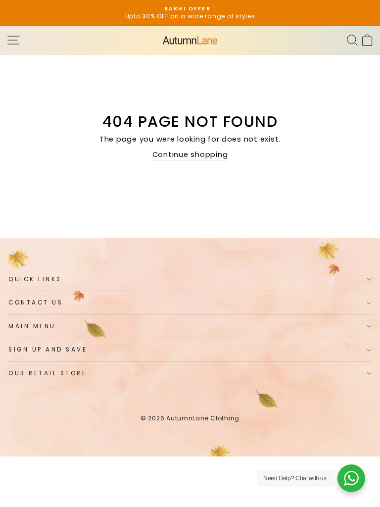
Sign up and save (48, 350)
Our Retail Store (47, 373)
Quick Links (35, 279)
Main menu (32, 326)
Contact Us (35, 302)
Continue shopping (190, 154)
